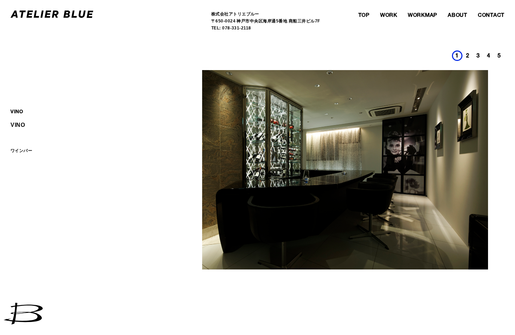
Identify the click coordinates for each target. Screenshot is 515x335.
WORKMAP (422, 15)
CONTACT (491, 15)
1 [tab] (457, 56)
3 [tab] (478, 56)
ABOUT (457, 15)
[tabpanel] (345, 169)
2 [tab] (467, 56)
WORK (388, 15)
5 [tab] (499, 56)
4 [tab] (488, 56)
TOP (364, 15)
